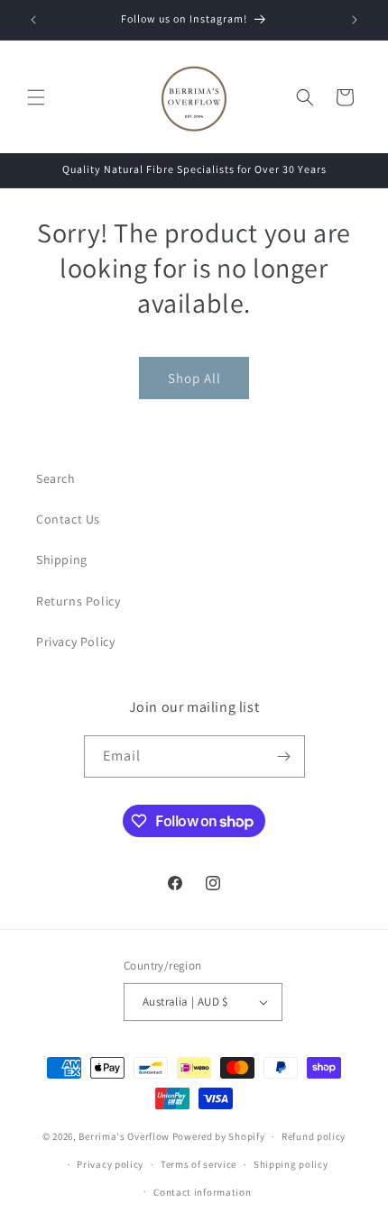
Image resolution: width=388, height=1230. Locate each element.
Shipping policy (291, 1164)
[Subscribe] (284, 756)
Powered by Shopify (218, 1136)
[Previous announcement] (33, 20)
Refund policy (314, 1136)
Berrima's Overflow (124, 1136)
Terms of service (198, 1164)
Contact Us (68, 519)
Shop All (194, 378)
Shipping (62, 559)
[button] (36, 97)
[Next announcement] (354, 20)
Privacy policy (110, 1164)
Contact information (202, 1192)
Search (56, 478)
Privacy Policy (75, 641)
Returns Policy (78, 601)
